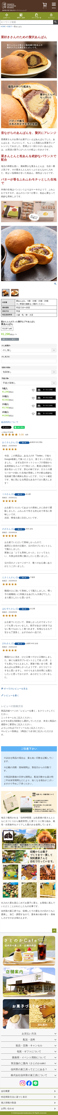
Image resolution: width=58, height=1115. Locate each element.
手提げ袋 (6, 378)
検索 (55, 22)
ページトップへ (54, 930)
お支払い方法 (29, 1033)
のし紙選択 (6, 345)
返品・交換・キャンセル (29, 1045)
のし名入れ (6, 357)
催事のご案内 (21, 17)
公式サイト (6, 17)
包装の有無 (6, 367)
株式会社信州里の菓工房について (29, 1075)
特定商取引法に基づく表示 (14, 1097)
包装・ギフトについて (29, 1051)
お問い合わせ (7, 1108)
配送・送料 (29, 1039)
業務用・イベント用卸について (29, 1057)
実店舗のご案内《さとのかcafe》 (29, 1063)
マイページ (51, 17)
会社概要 (5, 1091)
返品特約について (9, 422)
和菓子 (9, 26)
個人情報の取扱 (8, 1103)
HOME (3, 26)
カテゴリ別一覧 (36, 17)
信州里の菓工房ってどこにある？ (29, 1069)
